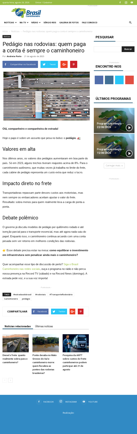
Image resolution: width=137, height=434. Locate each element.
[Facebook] (120, 2)
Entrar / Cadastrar (43, 2)
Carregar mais (113, 165)
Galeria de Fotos (69, 22)
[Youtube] (132, 2)
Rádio (34, 22)
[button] (130, 22)
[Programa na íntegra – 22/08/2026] (114, 120)
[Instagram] (126, 2)
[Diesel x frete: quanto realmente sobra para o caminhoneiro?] (15, 343)
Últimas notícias (44, 326)
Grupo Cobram (68, 418)
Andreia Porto (14, 56)
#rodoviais (40, 294)
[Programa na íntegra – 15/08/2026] (114, 146)
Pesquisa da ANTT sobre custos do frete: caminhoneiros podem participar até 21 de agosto (75, 362)
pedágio (26, 298)
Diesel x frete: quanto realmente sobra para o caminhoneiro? (14, 359)
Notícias (9, 22)
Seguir (109, 77)
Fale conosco (89, 22)
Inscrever (129, 77)
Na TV (23, 22)
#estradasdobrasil (22, 294)
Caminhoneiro (11, 298)
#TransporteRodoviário (61, 294)
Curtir (99, 77)
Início (5, 31)
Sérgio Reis (50, 22)
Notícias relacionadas (18, 326)
